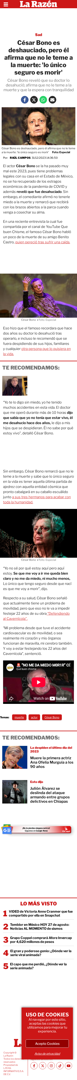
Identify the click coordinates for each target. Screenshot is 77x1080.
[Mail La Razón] (52, 100)
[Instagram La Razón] (51, 1065)
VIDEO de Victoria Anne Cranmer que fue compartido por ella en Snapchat (41, 913)
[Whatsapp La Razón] (43, 100)
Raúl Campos (20, 157)
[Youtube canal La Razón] (68, 1065)
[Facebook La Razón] (25, 100)
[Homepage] (38, 4)
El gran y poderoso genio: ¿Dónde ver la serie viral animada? (40, 953)
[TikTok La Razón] (59, 1065)
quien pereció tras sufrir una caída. (42, 242)
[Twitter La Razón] (34, 100)
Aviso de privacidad (47, 1053)
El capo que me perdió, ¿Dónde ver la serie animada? (38, 966)
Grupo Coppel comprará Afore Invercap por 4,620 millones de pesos (41, 940)
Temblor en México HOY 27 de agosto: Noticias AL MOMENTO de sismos (39, 927)
